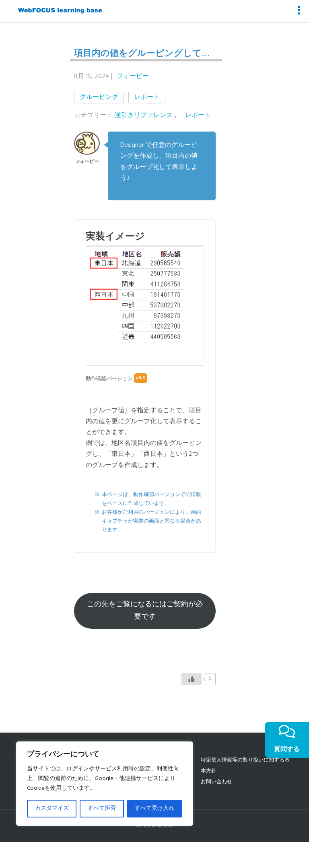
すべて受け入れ (154, 808)
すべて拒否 (102, 808)
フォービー (133, 76)
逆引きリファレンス (144, 115)
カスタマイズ (52, 808)
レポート (147, 97)
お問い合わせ (216, 782)
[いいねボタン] (191, 679)
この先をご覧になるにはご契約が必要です (145, 611)
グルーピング (99, 97)
